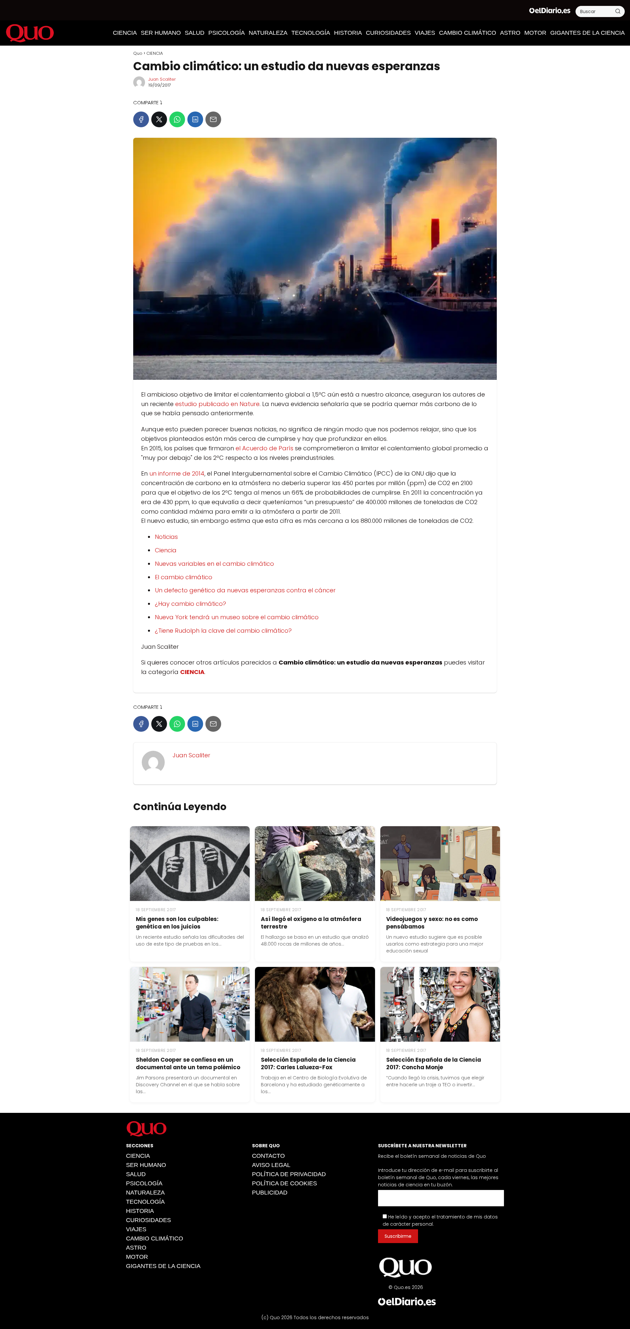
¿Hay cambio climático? (190, 604)
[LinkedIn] (195, 119)
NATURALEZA (268, 33)
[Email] (213, 119)
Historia (348, 33)
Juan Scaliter (162, 79)
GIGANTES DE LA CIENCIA (587, 33)
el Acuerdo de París (264, 448)
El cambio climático (183, 577)
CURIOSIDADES (388, 33)
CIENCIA (125, 33)
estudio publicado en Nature (217, 404)
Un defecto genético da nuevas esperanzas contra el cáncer (245, 590)
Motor (535, 33)
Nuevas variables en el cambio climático (214, 564)
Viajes (425, 33)
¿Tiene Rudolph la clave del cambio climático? (223, 630)
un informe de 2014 (176, 473)
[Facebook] (141, 119)
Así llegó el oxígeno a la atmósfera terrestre (311, 922)
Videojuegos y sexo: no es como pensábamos (432, 922)
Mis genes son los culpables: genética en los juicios (177, 922)
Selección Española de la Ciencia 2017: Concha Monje (433, 1063)
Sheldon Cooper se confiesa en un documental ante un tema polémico (188, 1063)
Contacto (268, 1156)
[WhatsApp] (177, 119)
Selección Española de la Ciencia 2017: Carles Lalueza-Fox (308, 1063)
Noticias (166, 537)
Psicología (226, 33)
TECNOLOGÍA (310, 33)
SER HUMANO (161, 33)
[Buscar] (618, 11)
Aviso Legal (271, 1165)
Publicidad (269, 1192)
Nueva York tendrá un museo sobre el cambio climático (237, 617)
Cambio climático (467, 33)
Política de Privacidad (289, 1174)
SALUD (194, 33)
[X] (159, 119)
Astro (510, 33)
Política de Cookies (284, 1183)
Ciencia (166, 550)
